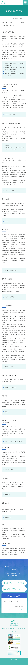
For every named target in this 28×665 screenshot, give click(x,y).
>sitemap (14, 631)
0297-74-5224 (6, 538)
